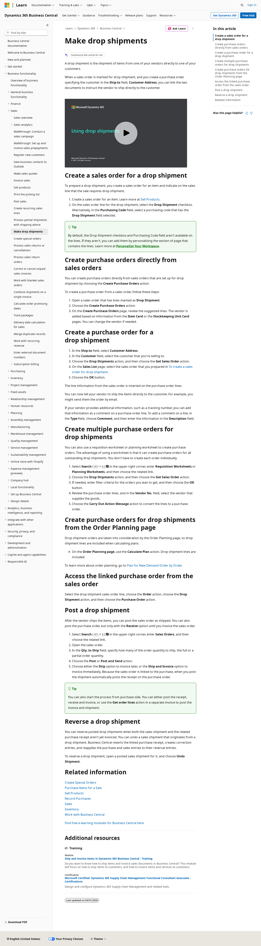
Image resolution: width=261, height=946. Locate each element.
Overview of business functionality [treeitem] (24, 83)
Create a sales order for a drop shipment (231, 37)
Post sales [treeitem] (20, 201)
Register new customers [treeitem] (29, 155)
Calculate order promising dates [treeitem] (30, 306)
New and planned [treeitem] (19, 59)
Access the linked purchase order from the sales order (232, 83)
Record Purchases (78, 798)
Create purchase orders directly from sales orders (231, 45)
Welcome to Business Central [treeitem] (26, 52)
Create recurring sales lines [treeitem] (28, 210)
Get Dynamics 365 (225, 15)
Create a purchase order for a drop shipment (234, 54)
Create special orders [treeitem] (27, 238)
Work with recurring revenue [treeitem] (27, 343)
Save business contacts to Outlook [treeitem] (30, 164)
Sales (68, 804)
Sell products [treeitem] (22, 187)
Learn (69, 28)
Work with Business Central (85, 814)
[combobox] (26, 33)
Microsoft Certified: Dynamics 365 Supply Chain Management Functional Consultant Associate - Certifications (128, 879)
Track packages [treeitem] (23, 315)
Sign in (251, 5)
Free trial (248, 15)
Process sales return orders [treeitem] (27, 259)
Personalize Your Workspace (137, 246)
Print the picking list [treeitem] (27, 194)
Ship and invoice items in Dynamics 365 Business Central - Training (108, 858)
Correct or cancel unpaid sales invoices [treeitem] (29, 271)
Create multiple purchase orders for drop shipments (232, 62)
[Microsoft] (7, 5)
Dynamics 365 (86, 28)
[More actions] (193, 29)
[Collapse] (47, 25)
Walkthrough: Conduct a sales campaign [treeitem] (29, 134)
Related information (228, 100)
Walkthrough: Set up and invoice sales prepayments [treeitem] (31, 145)
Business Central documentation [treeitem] (18, 43)
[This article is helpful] (246, 113)
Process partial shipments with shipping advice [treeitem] (30, 222)
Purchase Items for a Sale (83, 788)
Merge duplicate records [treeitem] (29, 334)
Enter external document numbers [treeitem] (30, 355)
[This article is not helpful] (251, 113)
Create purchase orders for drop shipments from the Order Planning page (232, 73)
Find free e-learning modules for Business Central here (104, 823)
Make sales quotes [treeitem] (25, 173)
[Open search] (242, 5)
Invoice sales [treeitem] (22, 180)
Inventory (72, 809)
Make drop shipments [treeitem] (28, 231)
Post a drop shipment (228, 90)
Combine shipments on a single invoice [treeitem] (30, 294)
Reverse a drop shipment (231, 95)
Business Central (111, 28)
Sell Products (150, 199)
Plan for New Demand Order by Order (154, 565)
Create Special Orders (80, 782)
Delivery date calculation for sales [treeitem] (29, 324)
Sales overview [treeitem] (23, 117)
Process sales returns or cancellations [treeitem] (29, 248)
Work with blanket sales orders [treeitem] (29, 283)
